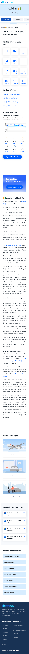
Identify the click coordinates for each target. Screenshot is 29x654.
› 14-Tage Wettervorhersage (11, 94)
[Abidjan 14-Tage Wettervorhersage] (14, 129)
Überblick (6, 19)
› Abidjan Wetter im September (12, 106)
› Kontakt (15, 637)
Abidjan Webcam (8, 580)
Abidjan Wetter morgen (10, 586)
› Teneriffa (5, 635)
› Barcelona (5, 625)
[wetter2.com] (7, 2)
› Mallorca (4, 639)
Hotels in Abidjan (9, 592)
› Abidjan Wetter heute (10, 98)
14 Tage (18, 19)
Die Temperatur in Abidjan (12, 245)
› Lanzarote (5, 628)
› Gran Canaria (4, 643)
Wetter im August (9, 568)
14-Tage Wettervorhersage (11, 556)
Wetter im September (10, 574)
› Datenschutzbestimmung (19, 629)
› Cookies (15, 633)
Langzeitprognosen (9, 562)
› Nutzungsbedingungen (19, 625)
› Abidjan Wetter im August (11, 102)
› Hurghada (5, 632)
